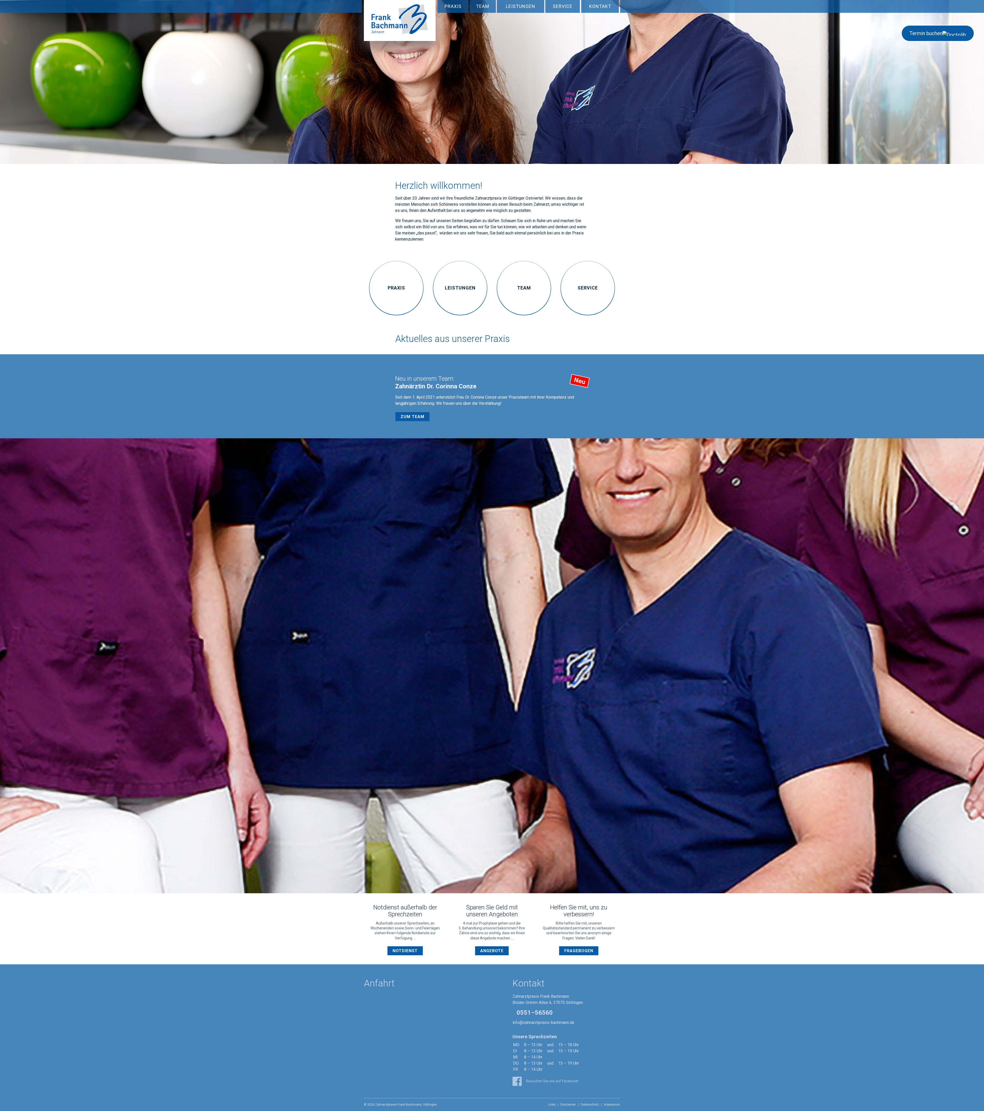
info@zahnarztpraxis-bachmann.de (543, 1022)
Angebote (492, 950)
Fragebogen (578, 950)
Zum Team (412, 416)
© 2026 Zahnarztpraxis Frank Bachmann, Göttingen (400, 1104)
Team (482, 6)
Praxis (453, 6)
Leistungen (520, 6)
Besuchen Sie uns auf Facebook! (551, 1081)
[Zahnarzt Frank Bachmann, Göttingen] (400, 24)
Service (562, 6)
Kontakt (600, 6)
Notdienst (405, 950)
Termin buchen (925, 33)
